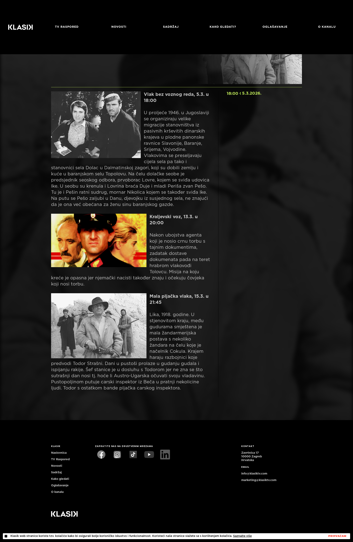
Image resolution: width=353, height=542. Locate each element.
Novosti (118, 26)
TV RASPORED (67, 26)
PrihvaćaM (337, 536)
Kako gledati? (223, 26)
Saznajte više (242, 536)
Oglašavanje (275, 26)
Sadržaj (171, 26)
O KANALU (327, 26)
